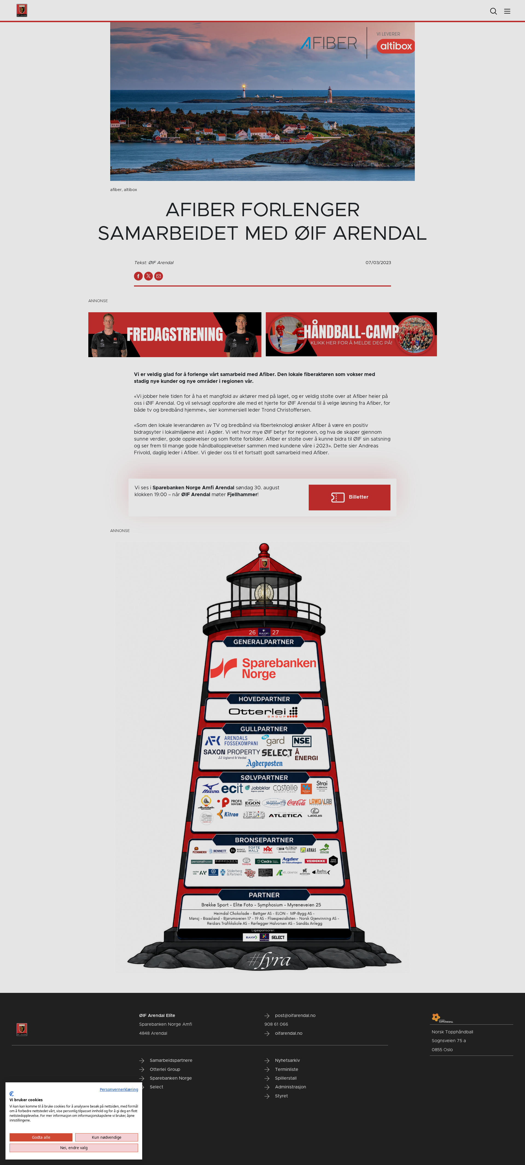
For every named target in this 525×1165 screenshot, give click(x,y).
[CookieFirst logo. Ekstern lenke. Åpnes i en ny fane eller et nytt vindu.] (12, 1093)
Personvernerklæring (119, 1089)
